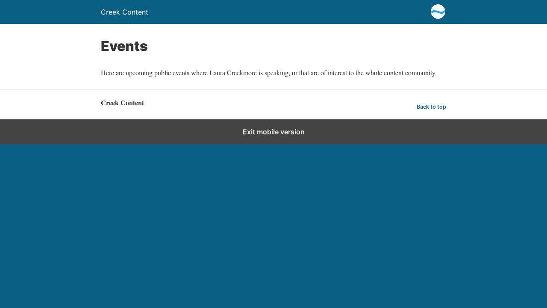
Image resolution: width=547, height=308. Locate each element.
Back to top (431, 107)
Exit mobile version (274, 131)
